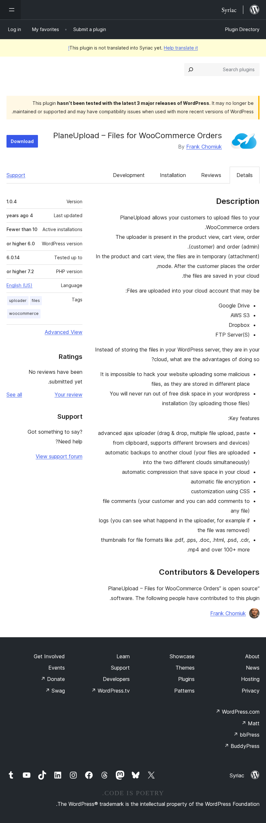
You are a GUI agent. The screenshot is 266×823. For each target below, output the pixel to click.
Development (129, 175)
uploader (18, 300)
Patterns (184, 690)
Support (15, 175)
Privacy (251, 690)
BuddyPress (242, 746)
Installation (173, 175)
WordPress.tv (110, 690)
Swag (55, 690)
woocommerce (24, 313)
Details (244, 175)
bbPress (246, 734)
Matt (250, 723)
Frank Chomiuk (204, 146)
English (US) (19, 285)
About (252, 656)
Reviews (211, 175)
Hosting (250, 679)
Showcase (182, 656)
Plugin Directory (242, 29)
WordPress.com (237, 711)
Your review (68, 394)
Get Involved (49, 656)
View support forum (59, 456)
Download (22, 141)
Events (56, 667)
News (253, 667)
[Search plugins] (190, 69)
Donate (53, 679)
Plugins (186, 679)
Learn (123, 656)
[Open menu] (10, 9)
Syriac (237, 775)
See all (14, 394)
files (36, 300)
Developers (116, 679)
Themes (185, 667)
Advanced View (63, 332)
